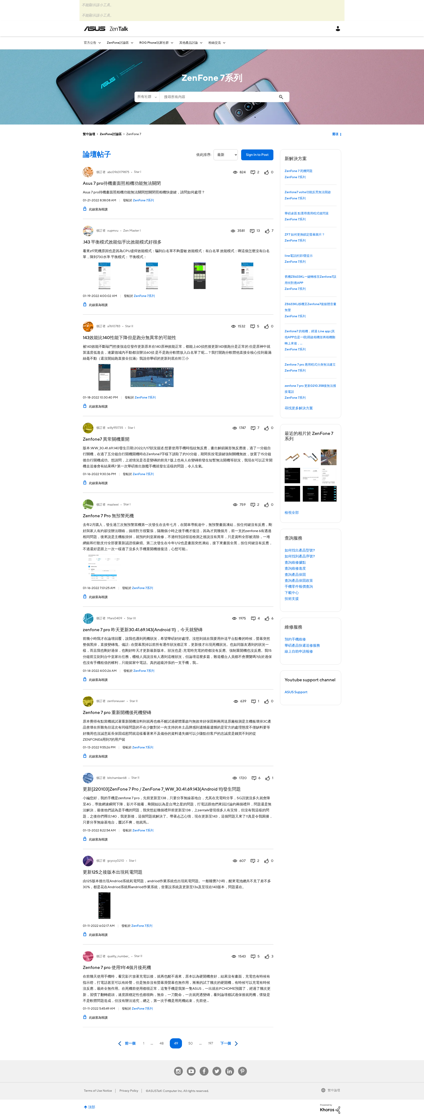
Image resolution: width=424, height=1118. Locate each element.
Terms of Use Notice (98, 1091)
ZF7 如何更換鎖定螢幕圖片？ (305, 235)
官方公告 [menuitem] (90, 43)
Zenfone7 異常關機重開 (106, 439)
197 (210, 1043)
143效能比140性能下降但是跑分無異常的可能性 (129, 338)
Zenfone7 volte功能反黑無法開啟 (308, 192)
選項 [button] (335, 134)
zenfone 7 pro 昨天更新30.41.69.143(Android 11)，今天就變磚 (143, 630)
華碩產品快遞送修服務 (302, 645)
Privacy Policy (128, 1091)
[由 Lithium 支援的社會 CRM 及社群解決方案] (330, 1108)
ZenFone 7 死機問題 (298, 171)
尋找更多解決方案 (299, 408)
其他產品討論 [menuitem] (188, 43)
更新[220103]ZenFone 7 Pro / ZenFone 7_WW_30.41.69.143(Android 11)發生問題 (162, 789)
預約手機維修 (295, 639)
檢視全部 (292, 512)
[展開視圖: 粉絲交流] (224, 43)
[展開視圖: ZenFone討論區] (132, 43)
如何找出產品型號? (300, 550)
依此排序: (203, 155)
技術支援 (292, 599)
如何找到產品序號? (300, 556)
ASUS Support (296, 692)
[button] (292, 457)
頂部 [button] (91, 1107)
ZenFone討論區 (111, 134)
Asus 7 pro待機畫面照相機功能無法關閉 (122, 183)
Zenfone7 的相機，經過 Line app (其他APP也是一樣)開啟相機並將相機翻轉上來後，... (310, 337)
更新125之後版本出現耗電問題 (112, 872)
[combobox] (224, 97)
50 (190, 1043)
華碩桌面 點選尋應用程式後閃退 (307, 213)
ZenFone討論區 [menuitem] (118, 43)
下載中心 (292, 593)
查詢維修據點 (295, 562)
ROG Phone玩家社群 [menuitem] (154, 43)
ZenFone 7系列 (143, 200)
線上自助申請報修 (299, 651)
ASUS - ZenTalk (106, 28)
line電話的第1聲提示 (299, 256)
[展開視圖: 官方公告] (99, 43)
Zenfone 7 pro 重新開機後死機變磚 (117, 713)
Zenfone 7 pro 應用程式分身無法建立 (310, 365)
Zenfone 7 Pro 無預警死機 (108, 516)
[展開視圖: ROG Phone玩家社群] (172, 43)
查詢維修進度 (295, 568)
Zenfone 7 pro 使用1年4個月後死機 (117, 968)
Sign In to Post (257, 155)
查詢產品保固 (295, 574)
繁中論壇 (89, 134)
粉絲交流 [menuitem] (214, 43)
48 (162, 1043)
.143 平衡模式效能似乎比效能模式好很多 (122, 242)
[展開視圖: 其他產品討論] (201, 43)
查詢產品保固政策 (299, 580)
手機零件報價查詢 (299, 586)
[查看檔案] (88, 172)
